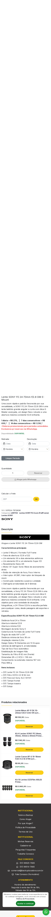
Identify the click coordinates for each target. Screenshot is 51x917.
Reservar (29, 726)
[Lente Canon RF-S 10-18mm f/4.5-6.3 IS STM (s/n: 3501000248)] (7, 765)
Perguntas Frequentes (26, 850)
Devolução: (32, 439)
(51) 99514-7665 (27, 867)
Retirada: (5, 439)
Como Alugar (26, 819)
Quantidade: (6, 468)
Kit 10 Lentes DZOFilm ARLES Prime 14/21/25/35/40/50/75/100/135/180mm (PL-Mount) (28, 783)
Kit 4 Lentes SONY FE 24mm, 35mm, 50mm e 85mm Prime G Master (29, 735)
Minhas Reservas (25, 841)
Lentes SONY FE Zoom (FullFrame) (34, 513)
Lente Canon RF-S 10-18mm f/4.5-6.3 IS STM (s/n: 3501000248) (28, 758)
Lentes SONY (7, 515)
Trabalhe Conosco (25, 854)
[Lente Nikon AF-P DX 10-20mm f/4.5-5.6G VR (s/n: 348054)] (7, 719)
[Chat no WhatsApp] (46, 912)
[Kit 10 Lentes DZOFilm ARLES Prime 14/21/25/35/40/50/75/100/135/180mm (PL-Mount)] (7, 788)
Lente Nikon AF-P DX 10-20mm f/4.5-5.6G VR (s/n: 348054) (27, 712)
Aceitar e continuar (25, 904)
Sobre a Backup (25, 815)
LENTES (14, 513)
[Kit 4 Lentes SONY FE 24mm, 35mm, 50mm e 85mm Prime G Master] (7, 742)
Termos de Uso (25, 832)
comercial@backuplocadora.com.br (27, 870)
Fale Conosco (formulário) (27, 874)
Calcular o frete (8, 493)
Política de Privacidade (25, 827)
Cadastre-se (25, 845)
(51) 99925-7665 (27, 863)
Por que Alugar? (25, 823)
